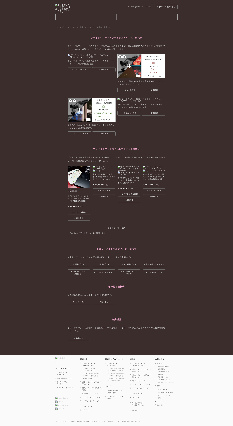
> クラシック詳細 (79, 69)
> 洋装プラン (78, 264)
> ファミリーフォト (79, 302)
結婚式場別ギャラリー (64, 378)
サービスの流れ (87, 378)
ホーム (59, 362)
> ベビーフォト (104, 302)
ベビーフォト (86, 410)
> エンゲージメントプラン (129, 273)
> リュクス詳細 (129, 90)
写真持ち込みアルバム (114, 359)
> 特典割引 (78, 338)
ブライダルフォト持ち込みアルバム (131, 17)
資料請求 (160, 374)
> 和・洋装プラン (129, 264)
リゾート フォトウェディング (92, 397)
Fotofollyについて (135, 7)
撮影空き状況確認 (163, 366)
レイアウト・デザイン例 (90, 376)
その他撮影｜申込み (164, 380)
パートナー (160, 401)
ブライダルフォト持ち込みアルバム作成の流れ (116, 379)
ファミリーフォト (88, 406)
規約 (159, 398)
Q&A (158, 386)
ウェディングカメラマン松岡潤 (115, 397)
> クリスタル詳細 (129, 113)
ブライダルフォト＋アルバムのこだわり (89, 369)
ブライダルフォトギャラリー (63, 373)
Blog (150, 7)
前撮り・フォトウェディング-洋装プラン (92, 389)
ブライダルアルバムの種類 (91, 373)
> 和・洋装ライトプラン (154, 264)
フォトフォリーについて (165, 389)
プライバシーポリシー (164, 395)
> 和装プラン (104, 264)
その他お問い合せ (163, 371)
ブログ (108, 386)
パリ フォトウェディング (90, 401)
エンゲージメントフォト (90, 393)
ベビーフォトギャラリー (65, 387)
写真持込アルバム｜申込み (166, 382)
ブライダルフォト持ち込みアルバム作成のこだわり (116, 369)
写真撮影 (84, 359)
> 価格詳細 (103, 69)
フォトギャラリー (70, 17)
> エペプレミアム (79, 134)
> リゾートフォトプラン (104, 272)
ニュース (160, 405)
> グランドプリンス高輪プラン (79, 273)
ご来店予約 (161, 369)
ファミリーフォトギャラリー (63, 383)
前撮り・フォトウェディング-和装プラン (92, 383)
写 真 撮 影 (101, 17)
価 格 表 (162, 17)
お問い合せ (159, 359)
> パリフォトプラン (154, 272)
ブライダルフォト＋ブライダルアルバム (88, 364)
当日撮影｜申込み (163, 377)
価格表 (133, 359)
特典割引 (135, 410)
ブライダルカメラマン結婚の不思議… (114, 391)
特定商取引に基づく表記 (165, 392)
